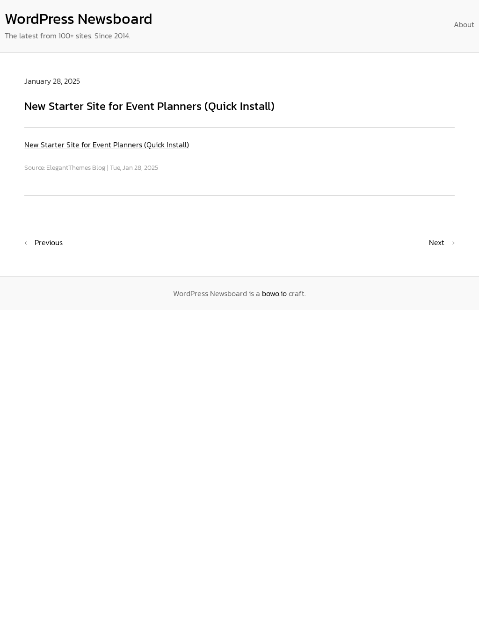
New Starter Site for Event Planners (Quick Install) (106, 144)
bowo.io (274, 293)
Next (436, 242)
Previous (49, 242)
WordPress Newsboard (78, 18)
